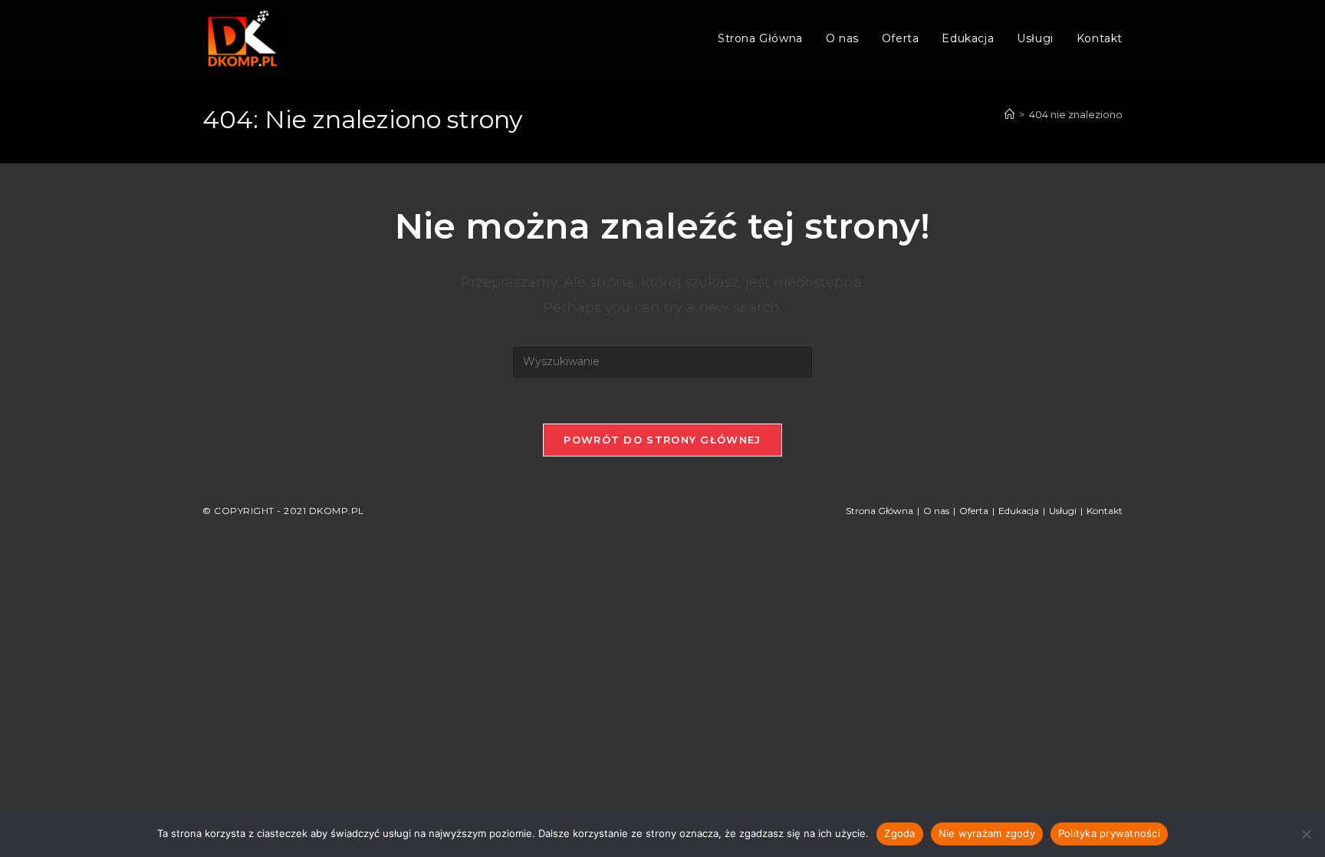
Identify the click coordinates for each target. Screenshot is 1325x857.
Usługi (1063, 510)
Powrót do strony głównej (662, 439)
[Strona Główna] (1009, 114)
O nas (936, 510)
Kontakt (1105, 510)
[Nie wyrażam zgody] (1305, 834)
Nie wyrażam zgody (987, 833)
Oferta (973, 510)
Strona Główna (879, 510)
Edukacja (1018, 510)
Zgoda (899, 833)
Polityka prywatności (1109, 833)
